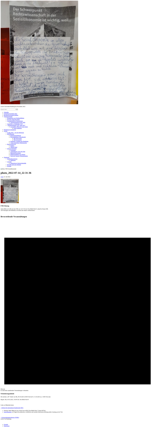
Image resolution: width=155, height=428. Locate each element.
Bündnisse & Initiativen (10, 129)
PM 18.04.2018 (18, 138)
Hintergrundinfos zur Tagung (17, 154)
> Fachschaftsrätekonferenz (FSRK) (10, 417)
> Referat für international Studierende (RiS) (12, 408)
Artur (2, 177)
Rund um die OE (11, 144)
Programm (13, 150)
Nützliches (6, 157)
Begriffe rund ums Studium (14, 164)
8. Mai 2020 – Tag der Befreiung (15, 132)
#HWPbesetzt (10, 134)
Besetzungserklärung (15, 135)
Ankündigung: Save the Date (17, 151)
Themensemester (8, 116)
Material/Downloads (15, 153)
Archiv (5, 131)
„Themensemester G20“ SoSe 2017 (16, 125)
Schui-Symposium (11, 148)
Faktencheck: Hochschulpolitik (18, 163)
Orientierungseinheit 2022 (10, 113)
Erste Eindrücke (18, 128)
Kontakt (9, 166)
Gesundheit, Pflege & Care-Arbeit (19, 127)
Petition (12, 145)
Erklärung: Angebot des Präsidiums (19, 141)
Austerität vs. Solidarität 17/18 (15, 124)
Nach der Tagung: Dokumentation (19, 156)
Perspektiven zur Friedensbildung (15, 118)
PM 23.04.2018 (18, 140)
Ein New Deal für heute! (13, 119)
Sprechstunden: (8, 412)
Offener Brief (13, 147)
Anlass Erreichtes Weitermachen (18, 143)
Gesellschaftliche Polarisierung (15, 121)
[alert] (77, 305)
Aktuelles (6, 112)
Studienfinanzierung (12, 159)
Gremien (9, 161)
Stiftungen (13, 160)
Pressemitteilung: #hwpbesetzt (18, 137)
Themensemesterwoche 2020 (17, 122)
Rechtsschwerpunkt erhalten (11, 115)
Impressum (6, 426)
